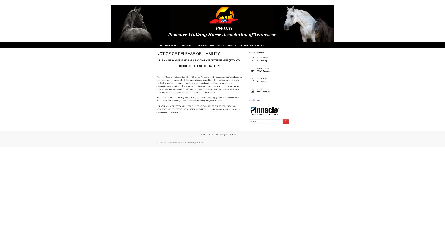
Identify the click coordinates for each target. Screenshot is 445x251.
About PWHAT (171, 45)
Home (160, 45)
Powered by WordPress (177, 143)
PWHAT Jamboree (264, 71)
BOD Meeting (262, 60)
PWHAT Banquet (263, 91)
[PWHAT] (222, 23)
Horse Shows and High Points (209, 45)
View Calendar (254, 100)
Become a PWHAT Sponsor (251, 45)
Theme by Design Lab (195, 143)
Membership (187, 45)
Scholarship (232, 45)
